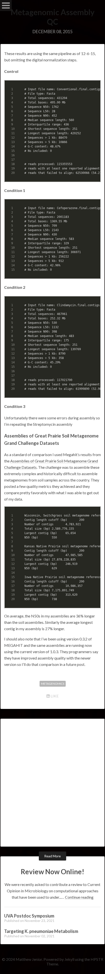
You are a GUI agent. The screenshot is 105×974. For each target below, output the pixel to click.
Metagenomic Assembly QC (52, 16)
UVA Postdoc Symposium (29, 915)
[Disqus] (52, 782)
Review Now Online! (52, 871)
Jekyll (69, 959)
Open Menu (6, 5)
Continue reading (79, 897)
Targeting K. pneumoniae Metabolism (41, 931)
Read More (52, 856)
